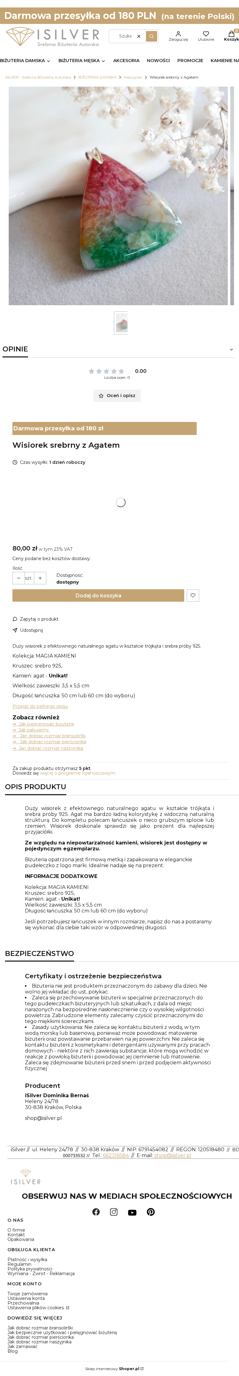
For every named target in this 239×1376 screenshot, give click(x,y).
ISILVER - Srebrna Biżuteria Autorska (38, 77)
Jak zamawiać (22, 1346)
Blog (12, 1351)
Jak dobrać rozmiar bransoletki (40, 1328)
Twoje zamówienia (27, 1294)
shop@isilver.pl (43, 1118)
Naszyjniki (133, 77)
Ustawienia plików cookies (36, 1307)
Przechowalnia (23, 1303)
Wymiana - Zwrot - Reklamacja (41, 1273)
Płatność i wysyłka (27, 1259)
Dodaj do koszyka (98, 596)
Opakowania (20, 1239)
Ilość (17, 568)
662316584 (116, 1155)
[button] (151, 36)
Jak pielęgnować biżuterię (46, 724)
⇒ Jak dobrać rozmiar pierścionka (49, 742)
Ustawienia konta (26, 1298)
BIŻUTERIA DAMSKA (97, 77)
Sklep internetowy (112, 1368)
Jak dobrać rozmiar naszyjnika (39, 1342)
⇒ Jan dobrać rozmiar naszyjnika (47, 748)
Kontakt (16, 1235)
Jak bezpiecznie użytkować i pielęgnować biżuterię (62, 1332)
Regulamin (19, 1264)
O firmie (16, 1230)
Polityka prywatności (29, 1269)
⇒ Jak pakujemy (31, 730)
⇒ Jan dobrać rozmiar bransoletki (49, 736)
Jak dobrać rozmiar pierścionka (40, 1337)
